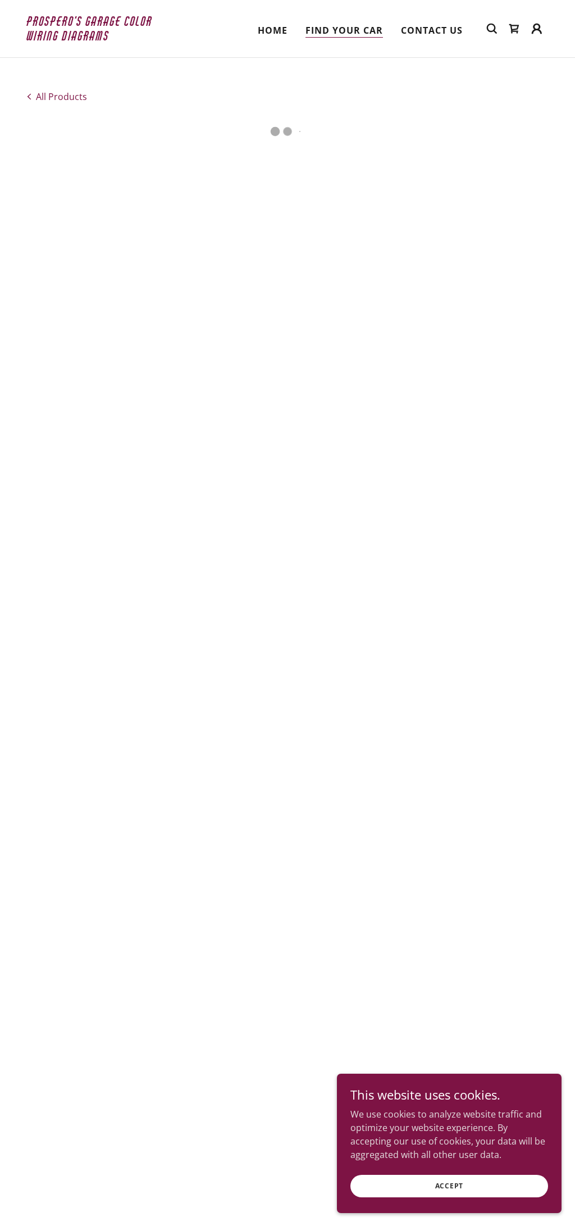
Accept (449, 1186)
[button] (514, 28)
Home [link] (273, 30)
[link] (100, 37)
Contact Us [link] (432, 30)
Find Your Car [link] (344, 30)
